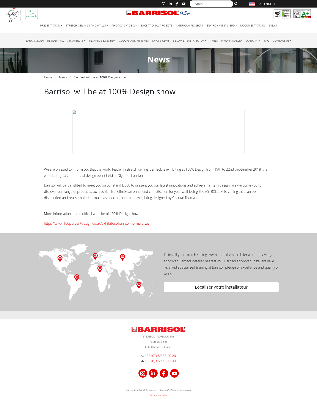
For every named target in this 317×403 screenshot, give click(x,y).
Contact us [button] (281, 40)
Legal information (158, 395)
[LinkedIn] (170, 4)
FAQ (266, 40)
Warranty (253, 40)
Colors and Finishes (134, 40)
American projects (189, 25)
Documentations (253, 25)
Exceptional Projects (156, 25)
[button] (264, 4)
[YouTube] (183, 4)
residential (55, 40)
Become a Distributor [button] (188, 40)
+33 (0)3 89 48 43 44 (160, 361)
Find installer (231, 40)
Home (48, 77)
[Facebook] (177, 4)
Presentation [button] (50, 25)
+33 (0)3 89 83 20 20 (160, 355)
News (273, 25)
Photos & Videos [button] (123, 25)
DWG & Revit (160, 40)
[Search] (235, 3)
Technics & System (102, 40)
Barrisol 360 (35, 40)
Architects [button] (75, 40)
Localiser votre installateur (221, 287)
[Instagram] (163, 4)
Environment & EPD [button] (220, 25)
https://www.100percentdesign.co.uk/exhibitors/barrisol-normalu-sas (96, 223)
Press (214, 40)
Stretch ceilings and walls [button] (86, 25)
